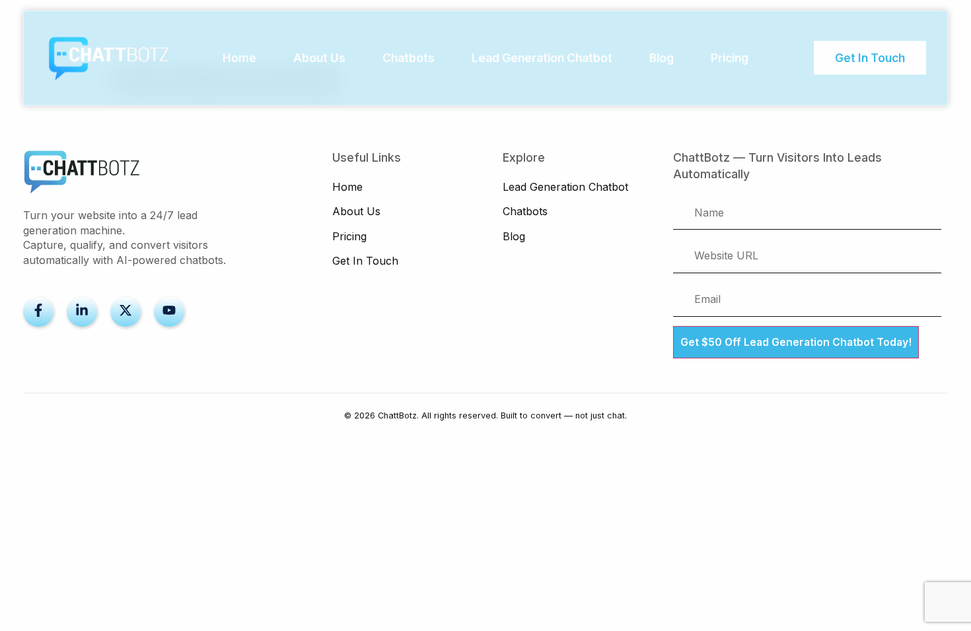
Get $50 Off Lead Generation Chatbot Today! (796, 342)
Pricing (729, 58)
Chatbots (408, 58)
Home (239, 58)
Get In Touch (365, 260)
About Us (319, 58)
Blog (661, 58)
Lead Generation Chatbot (542, 58)
